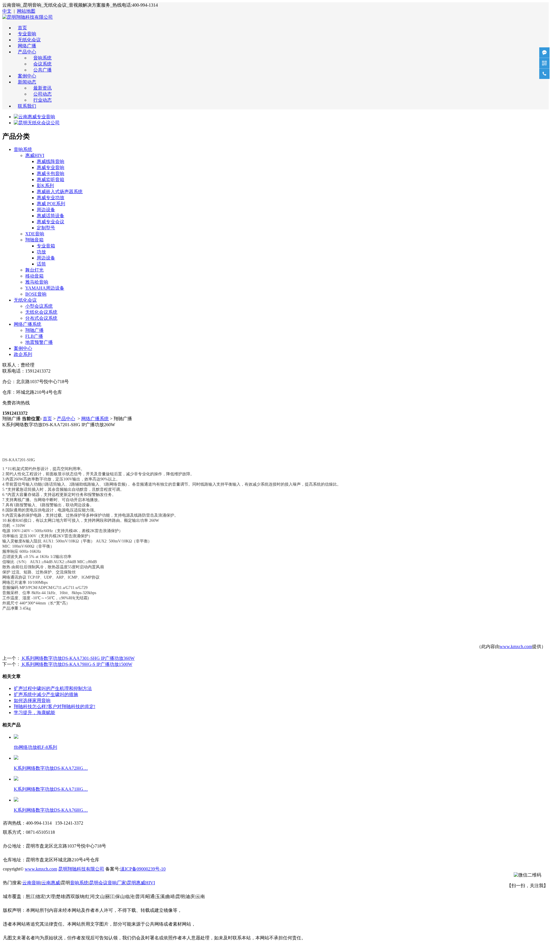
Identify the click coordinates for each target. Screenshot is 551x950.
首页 (22, 27)
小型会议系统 (39, 306)
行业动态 (42, 100)
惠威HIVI (34, 155)
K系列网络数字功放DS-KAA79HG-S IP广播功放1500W (76, 664)
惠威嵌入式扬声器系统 (60, 191)
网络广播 (27, 45)
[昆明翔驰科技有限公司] (27, 17)
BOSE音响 (35, 294)
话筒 (41, 263)
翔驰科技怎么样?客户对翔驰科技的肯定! (54, 706)
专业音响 (27, 33)
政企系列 (23, 354)
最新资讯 (42, 88)
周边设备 (46, 209)
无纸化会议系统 (41, 312)
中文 (6, 11)
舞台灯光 (34, 269)
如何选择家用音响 (32, 700)
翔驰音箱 (34, 239)
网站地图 (26, 11)
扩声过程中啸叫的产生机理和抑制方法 (53, 688)
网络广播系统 (27, 324)
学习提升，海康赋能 (34, 712)
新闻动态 (27, 82)
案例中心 (27, 75)
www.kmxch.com (516, 646)
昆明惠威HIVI (141, 882)
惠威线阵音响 (50, 161)
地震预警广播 (39, 342)
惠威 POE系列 (51, 203)
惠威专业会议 (50, 221)
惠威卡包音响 (50, 173)
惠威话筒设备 (50, 215)
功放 (41, 251)
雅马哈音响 (36, 282)
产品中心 (27, 51)
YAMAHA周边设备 (44, 288)
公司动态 (42, 94)
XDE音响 (34, 233)
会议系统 (42, 63)
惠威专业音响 (50, 167)
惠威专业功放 (50, 197)
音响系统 (42, 57)
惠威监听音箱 (50, 179)
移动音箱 (34, 276)
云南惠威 (51, 882)
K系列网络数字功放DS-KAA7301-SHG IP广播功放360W (78, 658)
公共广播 (42, 69)
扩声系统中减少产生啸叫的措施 (46, 694)
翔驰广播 (34, 330)
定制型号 (46, 227)
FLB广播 (34, 336)
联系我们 (27, 106)
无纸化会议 (29, 39)
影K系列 (45, 185)
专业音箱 (46, 245)
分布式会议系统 (41, 318)
